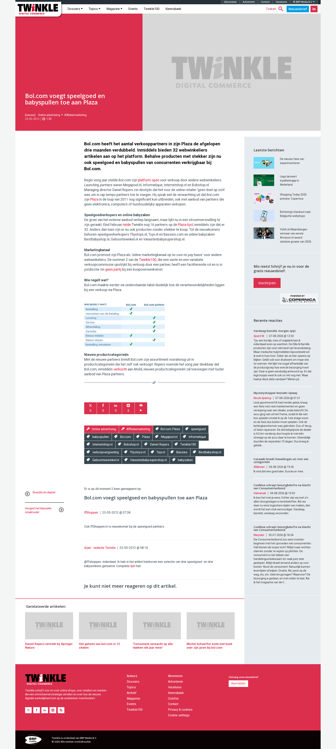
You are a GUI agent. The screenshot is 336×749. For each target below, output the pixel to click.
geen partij (113, 269)
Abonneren (230, 1)
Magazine (113, 9)
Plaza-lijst (185, 225)
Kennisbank (173, 9)
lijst (132, 566)
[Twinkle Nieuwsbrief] (298, 9)
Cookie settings (179, 715)
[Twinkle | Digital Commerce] (38, 9)
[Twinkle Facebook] (36, 710)
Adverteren (249, 1)
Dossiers (74, 9)
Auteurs (132, 676)
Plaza (94, 199)
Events (133, 9)
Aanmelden (238, 683)
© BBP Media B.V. (303, 1)
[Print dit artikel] (141, 408)
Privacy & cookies (180, 709)
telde (127, 225)
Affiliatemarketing (75, 115)
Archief (131, 693)
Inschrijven (267, 283)
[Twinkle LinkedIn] (314, 9)
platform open (148, 180)
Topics (94, 9)
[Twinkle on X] (28, 710)
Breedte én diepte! (44, 492)
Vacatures (281, 1)
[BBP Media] (37, 740)
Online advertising (49, 115)
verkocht (120, 369)
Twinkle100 (151, 9)
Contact (265, 1)
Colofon (173, 698)
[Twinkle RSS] (61, 710)
